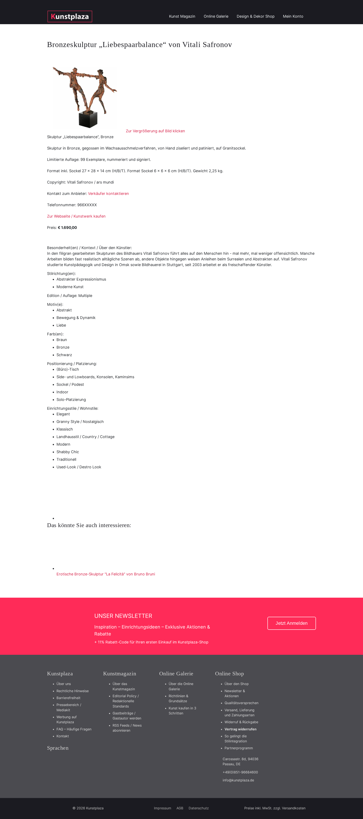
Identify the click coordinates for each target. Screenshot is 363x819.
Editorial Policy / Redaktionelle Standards (126, 701)
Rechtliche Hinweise (73, 691)
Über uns (64, 684)
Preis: (52, 227)
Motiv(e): (55, 304)
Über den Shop (237, 684)
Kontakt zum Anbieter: (67, 193)
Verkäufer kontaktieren (108, 193)
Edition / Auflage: (62, 295)
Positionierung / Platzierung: (72, 363)
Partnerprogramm (239, 748)
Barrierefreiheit (68, 698)
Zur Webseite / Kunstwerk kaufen (76, 216)
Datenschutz (199, 808)
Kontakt (63, 736)
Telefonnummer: (61, 205)
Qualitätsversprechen (241, 703)
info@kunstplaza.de (238, 780)
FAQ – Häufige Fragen (74, 729)
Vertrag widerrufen (240, 729)
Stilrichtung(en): (61, 273)
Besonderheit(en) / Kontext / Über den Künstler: (89, 247)
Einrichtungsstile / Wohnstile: (72, 408)
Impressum (162, 808)
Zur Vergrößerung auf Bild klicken (155, 131)
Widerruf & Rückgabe (241, 722)
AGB (179, 808)
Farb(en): (55, 334)
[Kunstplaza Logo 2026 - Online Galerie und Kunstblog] (70, 16)
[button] (312, 16)
